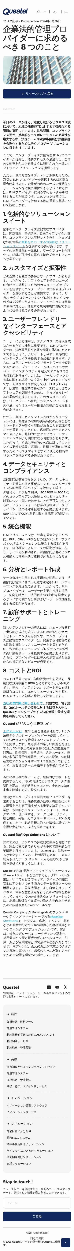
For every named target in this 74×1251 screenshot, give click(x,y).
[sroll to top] (65, 1242)
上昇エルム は (12, 731)
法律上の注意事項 (37, 1233)
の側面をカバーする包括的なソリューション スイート (37, 244)
